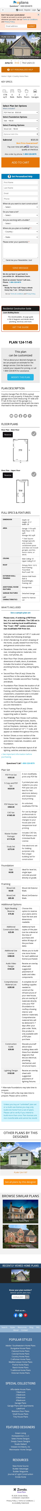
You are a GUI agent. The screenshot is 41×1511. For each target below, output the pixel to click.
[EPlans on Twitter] (20, 1315)
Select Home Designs (20, 1438)
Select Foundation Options (15, 117)
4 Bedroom (20, 1400)
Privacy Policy (10, 22)
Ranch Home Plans (20, 1367)
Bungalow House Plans (20, 1348)
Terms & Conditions (30, 19)
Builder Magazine (20, 1471)
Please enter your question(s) (16, 242)
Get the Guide (21, 327)
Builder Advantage (20, 1468)
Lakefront (20, 1408)
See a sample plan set (21, 612)
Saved (21, 10)
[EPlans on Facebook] (15, 1315)
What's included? (9, 108)
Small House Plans (20, 1414)
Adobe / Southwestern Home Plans (20, 1345)
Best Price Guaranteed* (27, 143)
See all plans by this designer (20, 1181)
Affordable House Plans (20, 1389)
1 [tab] (11, 61)
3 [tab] (19, 61)
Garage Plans (20, 1403)
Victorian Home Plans (20, 1373)
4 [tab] (22, 61)
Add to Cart (20, 162)
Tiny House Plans (20, 1416)
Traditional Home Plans (20, 1370)
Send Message (20, 268)
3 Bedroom (20, 1397)
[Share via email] (11, 416)
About (15, 1330)
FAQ (38, 1327)
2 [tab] (15, 61)
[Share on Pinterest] (29, 416)
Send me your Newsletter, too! (19, 260)
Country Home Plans (20, 76)
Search (4, 1327)
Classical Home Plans (20, 1351)
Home (3, 76)
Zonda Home (20, 1477)
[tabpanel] (20, 45)
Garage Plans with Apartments (21, 1406)
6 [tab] (29, 61)
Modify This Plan (20, 377)
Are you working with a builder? (16, 220)
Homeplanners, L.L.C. (20, 1436)
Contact (24, 1330)
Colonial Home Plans (20, 1354)
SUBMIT (31, 26)
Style (9, 76)
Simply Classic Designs (20, 1441)
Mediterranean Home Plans (20, 1362)
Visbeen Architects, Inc (20, 1447)
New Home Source (20, 1466)
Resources (22, 1327)
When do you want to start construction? (20, 203)
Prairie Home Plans (20, 1364)
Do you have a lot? (11, 212)
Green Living (20, 1433)
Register (27, 10)
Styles (12, 1327)
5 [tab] (26, 61)
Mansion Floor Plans (20, 1411)
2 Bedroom (20, 1395)
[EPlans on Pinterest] (25, 1315)
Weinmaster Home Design (20, 1449)
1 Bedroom (20, 1392)
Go (27, 1297)
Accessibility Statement (20, 1503)
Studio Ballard (21, 1444)
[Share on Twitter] (25, 416)
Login (34, 10)
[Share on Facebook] (20, 416)
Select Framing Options (13, 125)
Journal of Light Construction (20, 1474)
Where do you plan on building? (17, 228)
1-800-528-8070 (26, 6)
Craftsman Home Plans (20, 1359)
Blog (31, 1327)
